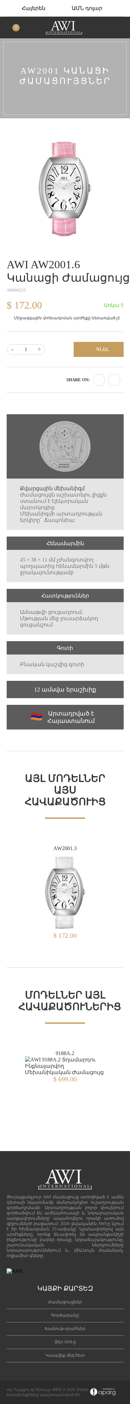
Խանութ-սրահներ (65, 1328)
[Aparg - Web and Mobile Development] (103, 1392)
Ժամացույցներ (65, 1301)
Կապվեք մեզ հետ (65, 1355)
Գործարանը (65, 1315)
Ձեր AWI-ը (65, 1341)
